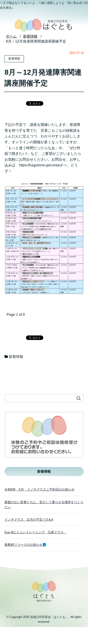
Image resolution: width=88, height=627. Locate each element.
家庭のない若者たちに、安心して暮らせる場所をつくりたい (44, 504)
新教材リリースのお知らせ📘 (25, 544)
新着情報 (16, 357)
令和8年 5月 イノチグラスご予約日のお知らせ (39, 489)
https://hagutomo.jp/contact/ (41, 165)
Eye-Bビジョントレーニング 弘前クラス (36, 532)
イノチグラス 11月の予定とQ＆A (29, 519)
